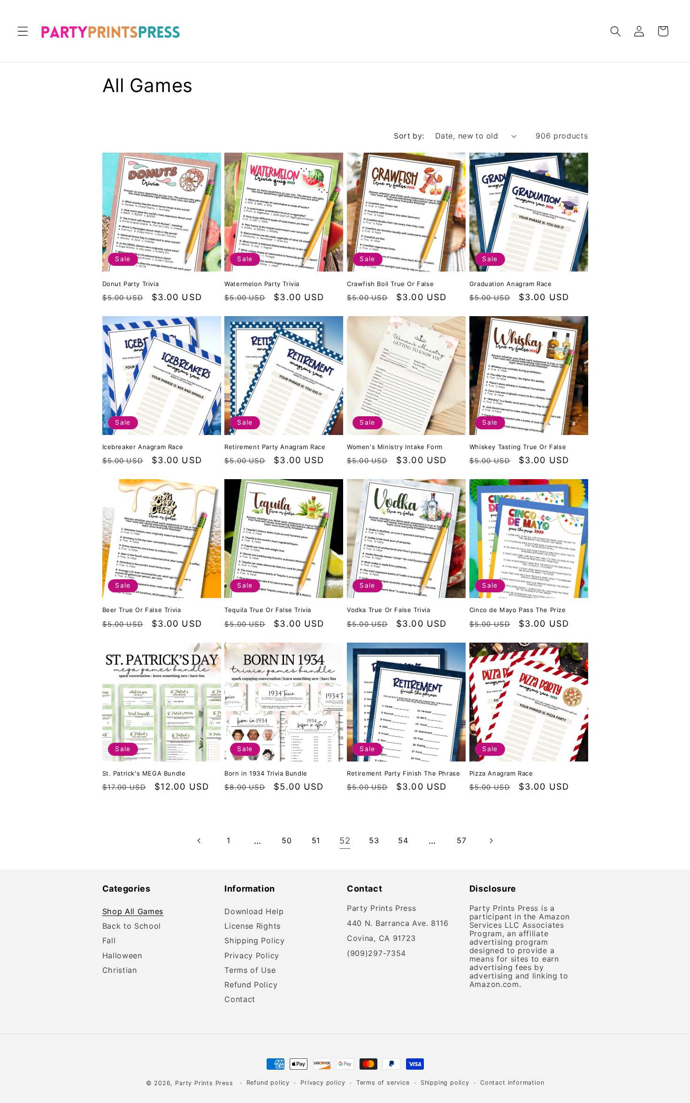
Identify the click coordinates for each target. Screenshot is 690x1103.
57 (461, 840)
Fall (109, 941)
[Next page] (491, 841)
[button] (23, 31)
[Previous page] (199, 841)
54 (403, 840)
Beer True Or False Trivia (141, 610)
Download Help (254, 913)
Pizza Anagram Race (501, 773)
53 (374, 840)
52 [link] (344, 840)
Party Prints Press (204, 1083)
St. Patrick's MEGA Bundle (144, 773)
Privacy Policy (251, 956)
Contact (239, 999)
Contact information (512, 1082)
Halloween (122, 956)
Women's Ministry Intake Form (395, 447)
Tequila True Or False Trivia (267, 610)
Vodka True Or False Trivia (388, 610)
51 (316, 840)
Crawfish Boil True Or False (390, 284)
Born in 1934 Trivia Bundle (265, 773)
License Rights (252, 926)
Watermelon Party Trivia (261, 284)
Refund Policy (250, 985)
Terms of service (383, 1082)
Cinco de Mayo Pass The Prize (517, 610)
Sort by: (409, 135)
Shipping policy (445, 1082)
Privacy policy (322, 1082)
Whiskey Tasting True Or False (517, 447)
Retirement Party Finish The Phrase (403, 773)
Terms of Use (250, 970)
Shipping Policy (254, 941)
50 (286, 840)
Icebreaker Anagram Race (143, 447)
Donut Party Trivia (130, 284)
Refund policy (268, 1082)
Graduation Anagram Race (510, 284)
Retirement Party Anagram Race (274, 447)
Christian (119, 970)
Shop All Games (133, 913)
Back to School (131, 926)
